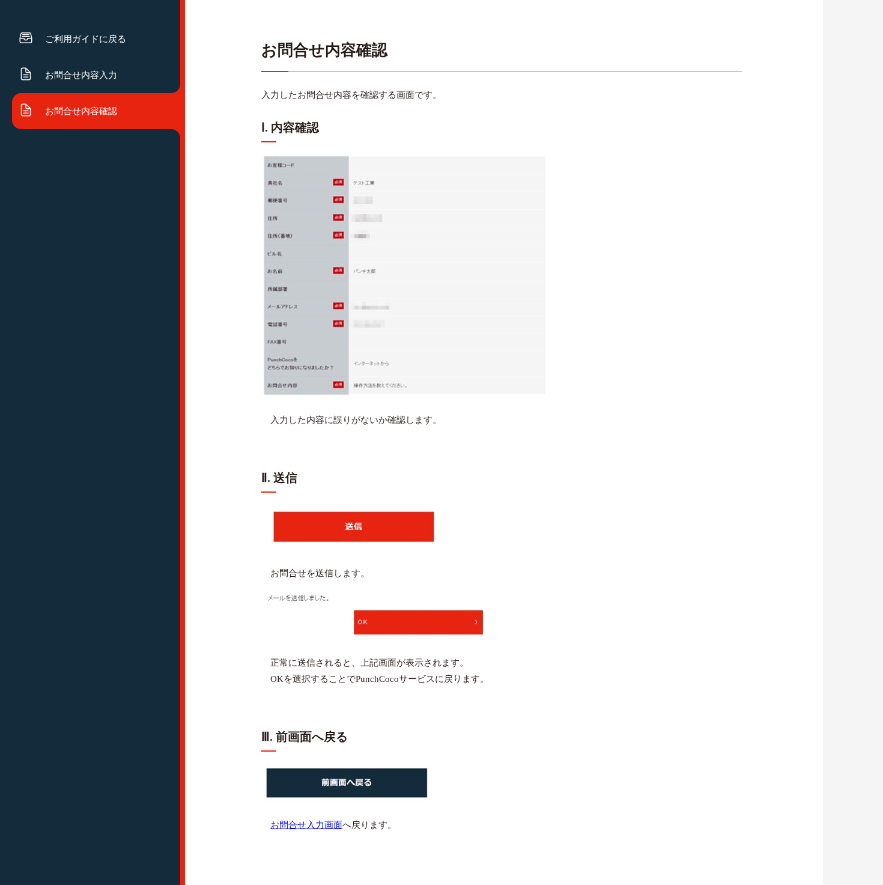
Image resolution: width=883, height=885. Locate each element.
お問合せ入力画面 (306, 825)
